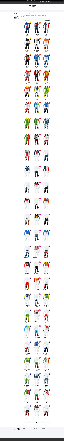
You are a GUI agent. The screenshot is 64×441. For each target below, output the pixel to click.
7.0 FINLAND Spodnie (46, 385)
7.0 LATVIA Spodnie (46, 417)
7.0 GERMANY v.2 (36, 50)
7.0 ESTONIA (46, 114)
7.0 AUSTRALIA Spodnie (27, 321)
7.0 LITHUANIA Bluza (27, 369)
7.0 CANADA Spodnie (27, 417)
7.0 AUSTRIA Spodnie (37, 273)
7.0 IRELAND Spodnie (27, 385)
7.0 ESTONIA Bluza (36, 353)
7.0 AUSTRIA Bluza (27, 273)
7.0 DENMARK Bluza (46, 337)
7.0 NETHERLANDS (46, 50)
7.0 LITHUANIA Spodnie (37, 369)
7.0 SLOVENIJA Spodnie (37, 337)
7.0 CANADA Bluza (46, 401)
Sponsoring (46, 1)
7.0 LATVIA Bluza (36, 417)
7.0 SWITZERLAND (27, 82)
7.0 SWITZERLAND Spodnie (46, 257)
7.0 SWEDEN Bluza (27, 305)
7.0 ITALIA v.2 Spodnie (27, 257)
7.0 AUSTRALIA (46, 98)
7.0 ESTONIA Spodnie (46, 353)
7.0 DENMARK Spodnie (27, 353)
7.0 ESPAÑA (46, 82)
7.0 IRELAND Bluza (46, 369)
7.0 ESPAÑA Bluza (46, 273)
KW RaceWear (16, 13)
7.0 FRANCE (46, 34)
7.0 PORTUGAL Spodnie (37, 401)
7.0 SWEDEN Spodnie (37, 305)
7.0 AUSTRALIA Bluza (46, 305)
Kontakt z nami (49, 1)
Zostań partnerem (42, 1)
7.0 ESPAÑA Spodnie (27, 289)
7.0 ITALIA (36, 66)
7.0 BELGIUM (27, 66)
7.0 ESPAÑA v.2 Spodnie (46, 289)
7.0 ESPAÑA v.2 (27, 98)
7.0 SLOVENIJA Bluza (27, 337)
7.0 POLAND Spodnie (46, 321)
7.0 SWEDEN (36, 98)
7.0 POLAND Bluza (36, 321)
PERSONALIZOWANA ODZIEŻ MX (16, 17)
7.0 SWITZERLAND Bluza (36, 257)
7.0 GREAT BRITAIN (36, 34)
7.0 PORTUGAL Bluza (27, 401)
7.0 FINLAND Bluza (36, 385)
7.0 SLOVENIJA (37, 114)
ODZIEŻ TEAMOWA (16, 18)
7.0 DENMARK (27, 114)
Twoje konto (44, 428)
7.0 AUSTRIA (36, 82)
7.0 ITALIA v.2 (46, 66)
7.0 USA (27, 34)
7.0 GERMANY (27, 50)
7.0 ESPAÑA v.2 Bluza (37, 289)
